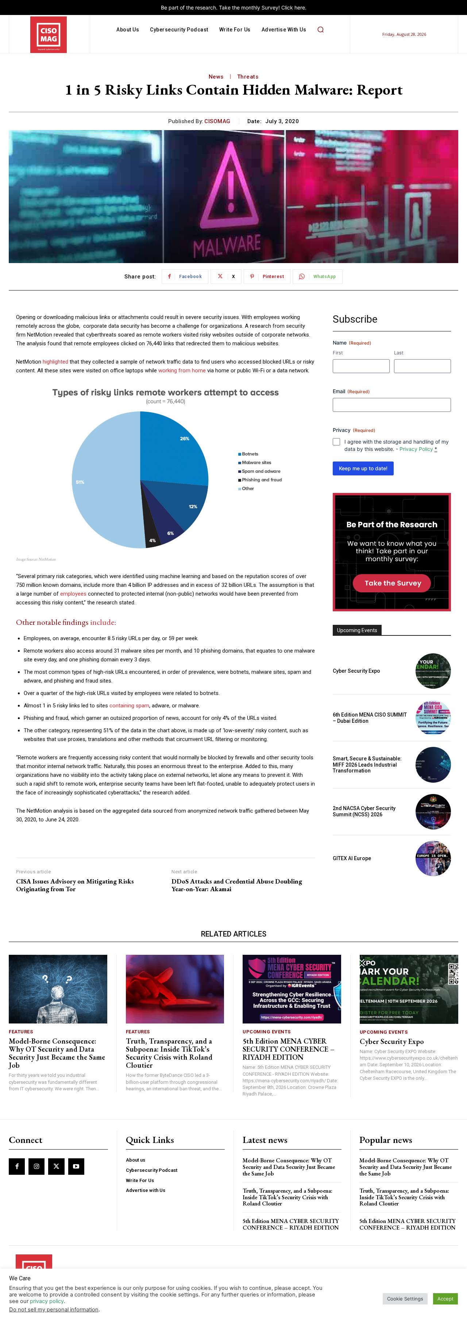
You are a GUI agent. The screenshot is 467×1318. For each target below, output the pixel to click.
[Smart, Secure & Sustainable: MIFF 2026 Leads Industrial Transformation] (433, 764)
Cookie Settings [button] (405, 1299)
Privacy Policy (416, 449)
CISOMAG (217, 121)
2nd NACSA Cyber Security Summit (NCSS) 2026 (364, 811)
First (338, 353)
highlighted (55, 361)
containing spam (129, 705)
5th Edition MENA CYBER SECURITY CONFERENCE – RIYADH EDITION (289, 1049)
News (216, 76)
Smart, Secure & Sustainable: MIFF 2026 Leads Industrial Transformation (367, 765)
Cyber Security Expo (356, 671)
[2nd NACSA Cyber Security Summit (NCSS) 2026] (433, 811)
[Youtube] (76, 1166)
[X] (56, 1166)
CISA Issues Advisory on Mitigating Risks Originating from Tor (75, 885)
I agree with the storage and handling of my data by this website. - (396, 445)
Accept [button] (445, 1299)
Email (351, 391)
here (299, 7)
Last (399, 353)
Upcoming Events (267, 1031)
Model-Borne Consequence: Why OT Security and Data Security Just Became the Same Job (57, 1053)
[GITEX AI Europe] (433, 858)
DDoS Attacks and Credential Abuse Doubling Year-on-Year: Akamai (236, 885)
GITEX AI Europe (352, 858)
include (102, 622)
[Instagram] (36, 1166)
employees (73, 593)
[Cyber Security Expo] (433, 671)
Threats (248, 76)
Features (21, 1031)
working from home (182, 370)
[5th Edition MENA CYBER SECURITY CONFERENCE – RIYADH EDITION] (292, 989)
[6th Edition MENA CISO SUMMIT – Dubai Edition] (433, 718)
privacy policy (47, 1301)
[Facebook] (17, 1166)
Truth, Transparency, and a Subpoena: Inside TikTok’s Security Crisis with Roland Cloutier (169, 1053)
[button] (320, 30)
